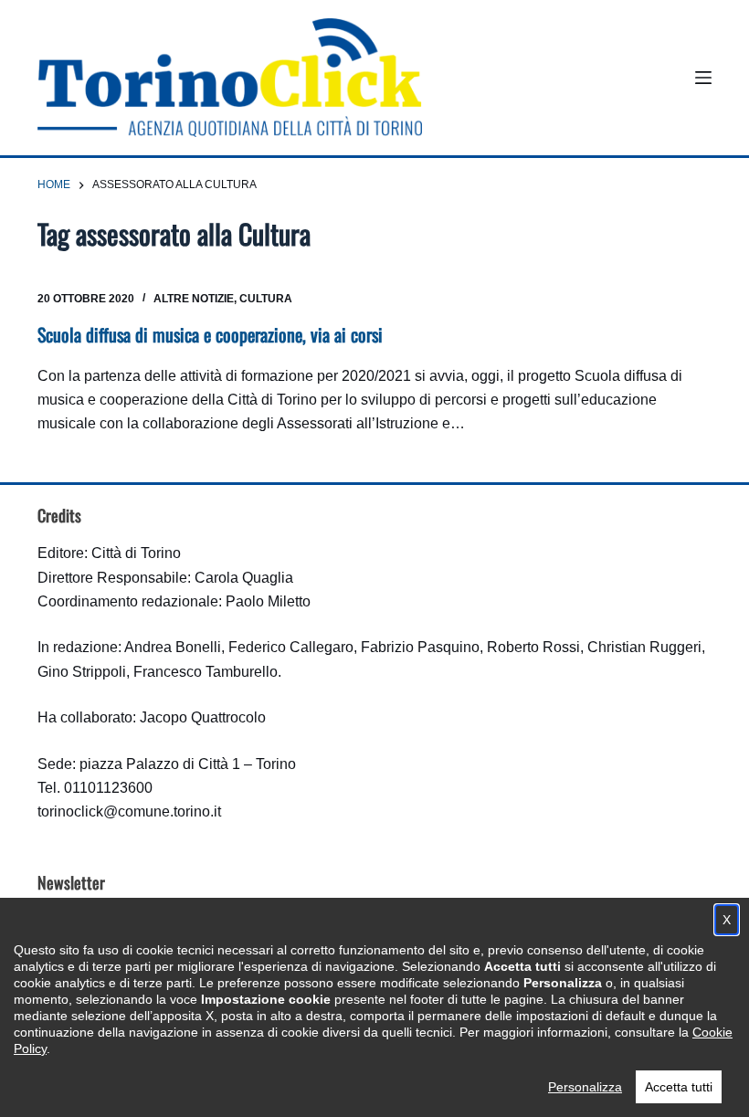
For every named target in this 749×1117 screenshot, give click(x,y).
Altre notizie (193, 298)
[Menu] (703, 77)
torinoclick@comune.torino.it (129, 811)
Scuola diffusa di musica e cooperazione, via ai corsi (210, 334)
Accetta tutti (678, 1087)
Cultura (265, 298)
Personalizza (585, 1087)
